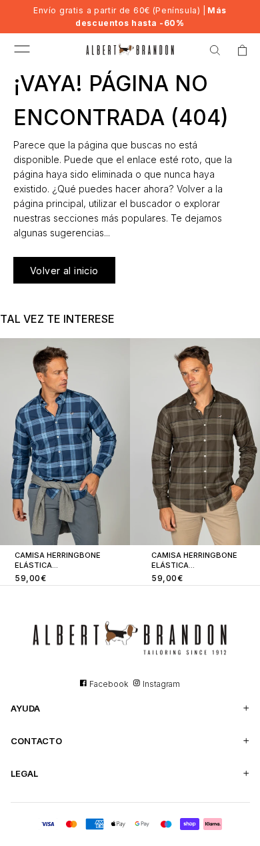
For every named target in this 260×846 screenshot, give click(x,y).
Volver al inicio (64, 270)
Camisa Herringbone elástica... (58, 560)
